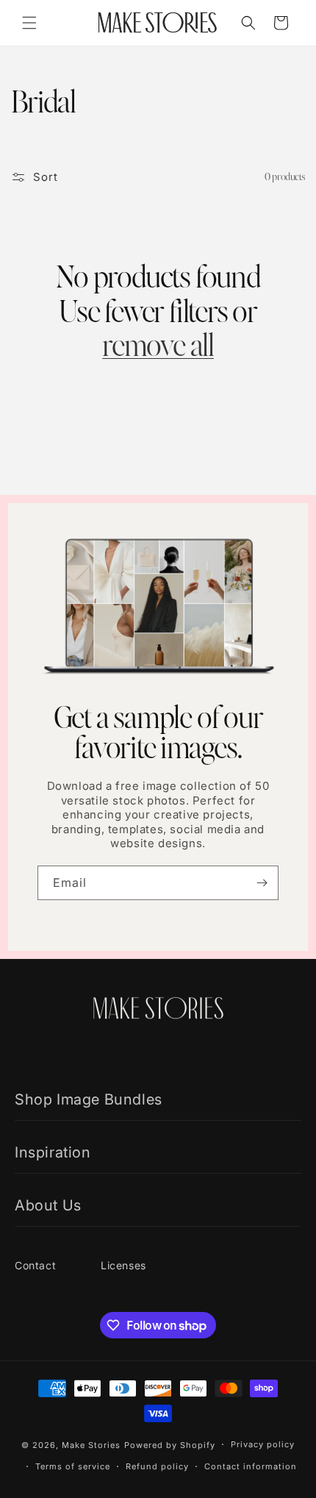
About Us (48, 1205)
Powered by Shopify (169, 1445)
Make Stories (91, 1445)
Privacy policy (263, 1444)
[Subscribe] (261, 883)
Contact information (250, 1466)
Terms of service (72, 1466)
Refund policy (157, 1466)
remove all (158, 347)
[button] (29, 23)
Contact (35, 1265)
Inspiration (53, 1152)
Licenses (123, 1265)
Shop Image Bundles (88, 1099)
